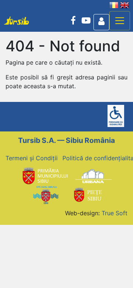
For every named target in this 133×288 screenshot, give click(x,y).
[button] (101, 22)
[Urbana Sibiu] (93, 175)
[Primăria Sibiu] (44, 175)
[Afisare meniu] (119, 20)
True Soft (114, 213)
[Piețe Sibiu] (87, 194)
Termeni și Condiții (32, 158)
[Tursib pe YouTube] (86, 20)
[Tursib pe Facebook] (73, 20)
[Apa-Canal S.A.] (45, 194)
